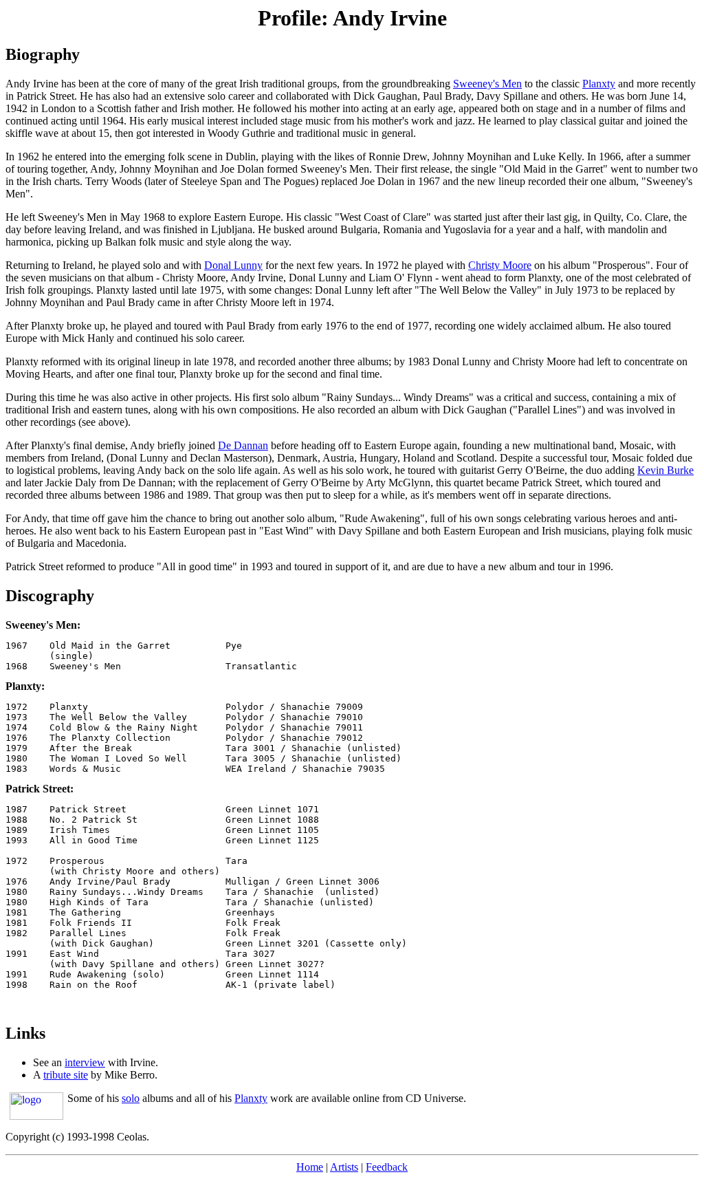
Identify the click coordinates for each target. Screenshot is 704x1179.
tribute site (65, 1075)
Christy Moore (499, 265)
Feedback (387, 1167)
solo (131, 1098)
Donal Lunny (233, 265)
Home (309, 1167)
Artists (344, 1167)
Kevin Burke (665, 470)
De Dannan (243, 445)
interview (85, 1062)
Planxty (598, 83)
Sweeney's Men (487, 83)
